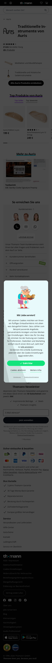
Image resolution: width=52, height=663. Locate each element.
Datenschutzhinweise (31, 377)
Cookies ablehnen (18, 370)
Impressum (17, 377)
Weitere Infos (36, 370)
